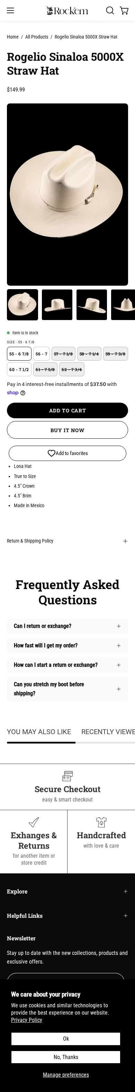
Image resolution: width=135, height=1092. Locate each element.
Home (13, 37)
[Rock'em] (67, 10)
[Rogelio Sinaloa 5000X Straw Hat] (22, 304)
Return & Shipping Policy (30, 541)
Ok (66, 1038)
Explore (17, 891)
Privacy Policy (26, 1020)
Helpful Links (25, 915)
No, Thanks (66, 1057)
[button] (109, 10)
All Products (36, 37)
